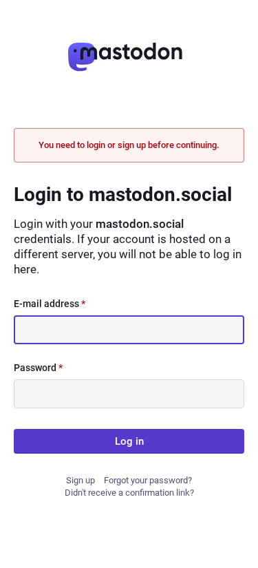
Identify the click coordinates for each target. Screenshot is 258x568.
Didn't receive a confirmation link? (129, 492)
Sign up (80, 480)
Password (38, 367)
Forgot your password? (148, 480)
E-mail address (49, 303)
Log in (129, 441)
